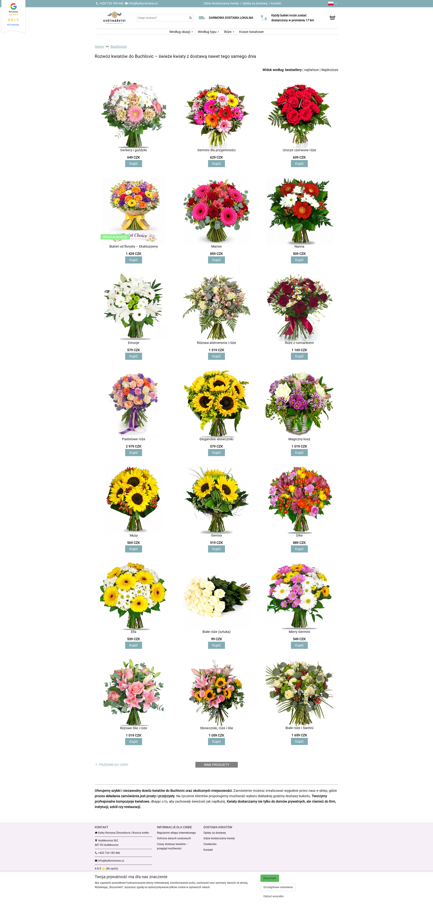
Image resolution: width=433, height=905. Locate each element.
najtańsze (311, 70)
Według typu (207, 32)
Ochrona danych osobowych (174, 838)
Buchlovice (119, 46)
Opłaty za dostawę (254, 3)
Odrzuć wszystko (273, 896)
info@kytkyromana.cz (143, 3)
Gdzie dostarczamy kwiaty (221, 3)
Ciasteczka (209, 844)
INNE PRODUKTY (216, 765)
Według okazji (180, 32)
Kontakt (276, 3)
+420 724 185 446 (111, 3)
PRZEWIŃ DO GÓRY (113, 765)
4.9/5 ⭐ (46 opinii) (106, 868)
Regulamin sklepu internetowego (176, 832)
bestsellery (293, 70)
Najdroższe (329, 70)
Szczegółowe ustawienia (278, 887)
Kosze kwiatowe (251, 32)
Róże (228, 32)
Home (99, 46)
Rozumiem (269, 878)
